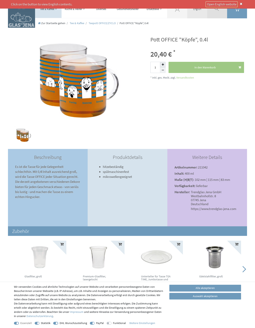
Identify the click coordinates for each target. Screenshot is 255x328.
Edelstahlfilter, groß (211, 276)
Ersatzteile (153, 9)
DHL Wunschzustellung (73, 323)
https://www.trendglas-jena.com (213, 209)
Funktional (119, 323)
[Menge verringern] (163, 70)
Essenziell (26, 323)
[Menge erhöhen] (163, 64)
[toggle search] (217, 9)
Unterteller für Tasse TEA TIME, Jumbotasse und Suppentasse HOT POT (156, 279)
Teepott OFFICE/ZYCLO (102, 23)
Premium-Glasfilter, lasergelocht (94, 278)
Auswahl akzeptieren (205, 296)
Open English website (221, 4)
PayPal (100, 323)
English (197, 9)
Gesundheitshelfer (128, 9)
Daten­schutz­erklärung (39, 316)
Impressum (76, 312)
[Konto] (177, 9)
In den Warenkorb (205, 67)
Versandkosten (185, 77)
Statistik (45, 323)
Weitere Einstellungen (142, 323)
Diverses (101, 9)
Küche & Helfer (73, 9)
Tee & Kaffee (47, 9)
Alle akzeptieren (205, 288)
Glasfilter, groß (33, 276)
